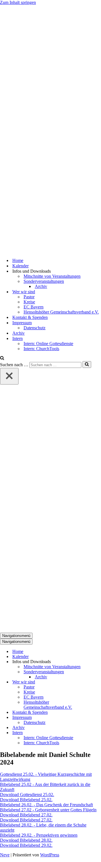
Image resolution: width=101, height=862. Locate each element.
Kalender (20, 265)
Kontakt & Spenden (30, 317)
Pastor (29, 296)
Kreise (29, 301)
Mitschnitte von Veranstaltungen (52, 276)
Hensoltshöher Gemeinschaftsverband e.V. (61, 312)
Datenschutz (34, 327)
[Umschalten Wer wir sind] (98, 682)
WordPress (49, 854)
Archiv (41, 286)
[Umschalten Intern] (98, 732)
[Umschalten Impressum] (98, 717)
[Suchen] (2, 358)
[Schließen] (9, 376)
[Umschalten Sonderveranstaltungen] (98, 672)
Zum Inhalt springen (18, 2)
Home (17, 260)
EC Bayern (33, 307)
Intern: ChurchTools (41, 348)
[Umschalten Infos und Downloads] (98, 661)
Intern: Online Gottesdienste (48, 343)
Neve (5, 854)
